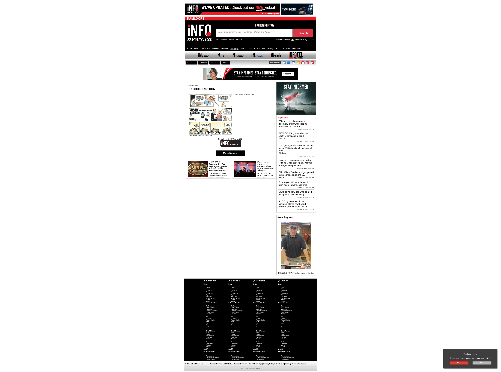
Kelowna (203, 63)
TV (207, 348)
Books (208, 342)
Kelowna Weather (234, 303)
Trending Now (210, 298)
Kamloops (191, 63)
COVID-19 (205, 48)
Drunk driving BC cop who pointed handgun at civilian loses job (295, 193)
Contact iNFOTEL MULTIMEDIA (221, 364)
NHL (207, 326)
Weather (215, 48)
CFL (207, 317)
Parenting (209, 337)
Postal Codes (210, 359)
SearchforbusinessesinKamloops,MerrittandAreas (244, 32)
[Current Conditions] (292, 40)
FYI (207, 295)
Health (208, 334)
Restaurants (210, 356)
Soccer (208, 328)
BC (207, 289)
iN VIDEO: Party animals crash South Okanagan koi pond (294, 134)
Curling (208, 318)
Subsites (286, 48)
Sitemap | (288, 364)
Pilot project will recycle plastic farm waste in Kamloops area (294, 183)
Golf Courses (210, 307)
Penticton (215, 63)
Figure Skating (210, 320)
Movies (208, 345)
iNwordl (252, 48)
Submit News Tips (255, 364)
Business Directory (265, 48)
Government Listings (212, 357)
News (196, 48)
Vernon (226, 63)
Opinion (224, 48)
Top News (209, 296)
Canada (208, 292)
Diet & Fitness (210, 331)
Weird (208, 301)
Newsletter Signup (299, 364)
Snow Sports (210, 312)
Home (189, 48)
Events (244, 48)
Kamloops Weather (210, 303)
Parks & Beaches (211, 310)
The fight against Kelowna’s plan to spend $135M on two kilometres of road (295, 148)
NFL (207, 324)
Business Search (209, 351)
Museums (209, 309)
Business (209, 290)
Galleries (209, 306)
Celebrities (209, 343)
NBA (207, 323)
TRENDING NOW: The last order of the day (296, 273)
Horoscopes (210, 335)
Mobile (258, 368)
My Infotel (296, 48)
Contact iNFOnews (240, 364)
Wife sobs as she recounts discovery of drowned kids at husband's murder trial (293, 124)
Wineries (209, 314)
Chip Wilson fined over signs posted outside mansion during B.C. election (296, 175)
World (208, 299)
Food (207, 332)
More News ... (230, 153)
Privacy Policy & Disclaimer (273, 364)
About (278, 48)
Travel (208, 339)
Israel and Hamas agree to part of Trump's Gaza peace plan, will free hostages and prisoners (295, 163)
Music (208, 346)
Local (208, 287)
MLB (207, 321)
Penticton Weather (259, 303)
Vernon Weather (283, 303)
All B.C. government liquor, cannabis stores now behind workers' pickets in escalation (293, 204)
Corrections (210, 293)
